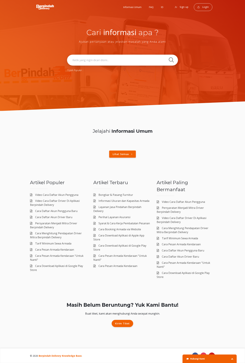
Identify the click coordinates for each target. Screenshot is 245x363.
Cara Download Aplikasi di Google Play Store (56, 268)
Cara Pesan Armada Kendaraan (54, 249)
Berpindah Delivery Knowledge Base (60, 355)
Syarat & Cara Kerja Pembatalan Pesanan (124, 223)
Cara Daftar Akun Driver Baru (53, 217)
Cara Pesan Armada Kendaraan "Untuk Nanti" (57, 258)
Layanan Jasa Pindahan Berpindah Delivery (117, 209)
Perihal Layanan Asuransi (114, 217)
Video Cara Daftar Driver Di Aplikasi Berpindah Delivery (55, 203)
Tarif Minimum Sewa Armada (52, 243)
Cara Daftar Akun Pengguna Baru (56, 211)
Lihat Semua (122, 154)
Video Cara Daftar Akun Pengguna (56, 195)
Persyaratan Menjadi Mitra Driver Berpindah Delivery (53, 225)
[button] (162, 7)
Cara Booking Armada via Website (119, 229)
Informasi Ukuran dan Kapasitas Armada (123, 201)
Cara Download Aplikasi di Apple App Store (118, 237)
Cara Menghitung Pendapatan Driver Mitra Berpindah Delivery (56, 235)
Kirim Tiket (122, 323)
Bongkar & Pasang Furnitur (115, 195)
